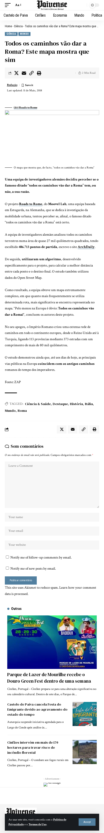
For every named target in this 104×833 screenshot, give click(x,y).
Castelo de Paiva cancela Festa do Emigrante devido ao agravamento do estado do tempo (37, 709)
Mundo (24, 34)
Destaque (60, 403)
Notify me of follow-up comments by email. (41, 557)
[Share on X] (16, 73)
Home (8, 26)
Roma (22, 410)
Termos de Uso (37, 824)
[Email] (24, 73)
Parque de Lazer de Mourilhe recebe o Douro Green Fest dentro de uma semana (49, 677)
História (76, 403)
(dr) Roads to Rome (25, 107)
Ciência (18, 26)
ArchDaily (86, 247)
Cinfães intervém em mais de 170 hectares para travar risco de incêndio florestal (32, 747)
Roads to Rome (30, 204)
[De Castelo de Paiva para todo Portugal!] (52, 5)
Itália (89, 403)
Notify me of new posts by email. (33, 568)
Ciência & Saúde (38, 403)
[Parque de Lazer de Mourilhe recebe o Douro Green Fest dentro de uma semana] (52, 642)
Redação (12, 85)
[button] (87, 822)
